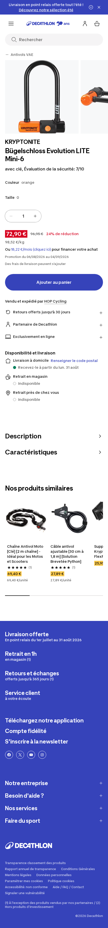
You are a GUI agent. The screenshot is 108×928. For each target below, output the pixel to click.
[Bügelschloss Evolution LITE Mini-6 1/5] (42, 97)
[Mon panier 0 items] (97, 24)
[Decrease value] (11, 216)
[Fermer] (99, 7)
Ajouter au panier (54, 282)
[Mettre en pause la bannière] (91, 7)
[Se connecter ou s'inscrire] (85, 24)
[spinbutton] (23, 216)
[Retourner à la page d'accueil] (48, 24)
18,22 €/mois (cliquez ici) (31, 249)
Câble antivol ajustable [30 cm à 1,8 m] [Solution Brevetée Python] (67, 554)
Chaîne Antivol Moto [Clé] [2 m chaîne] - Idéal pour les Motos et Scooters (25, 554)
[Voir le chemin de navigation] (7, 55)
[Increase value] (35, 216)
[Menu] (11, 24)
